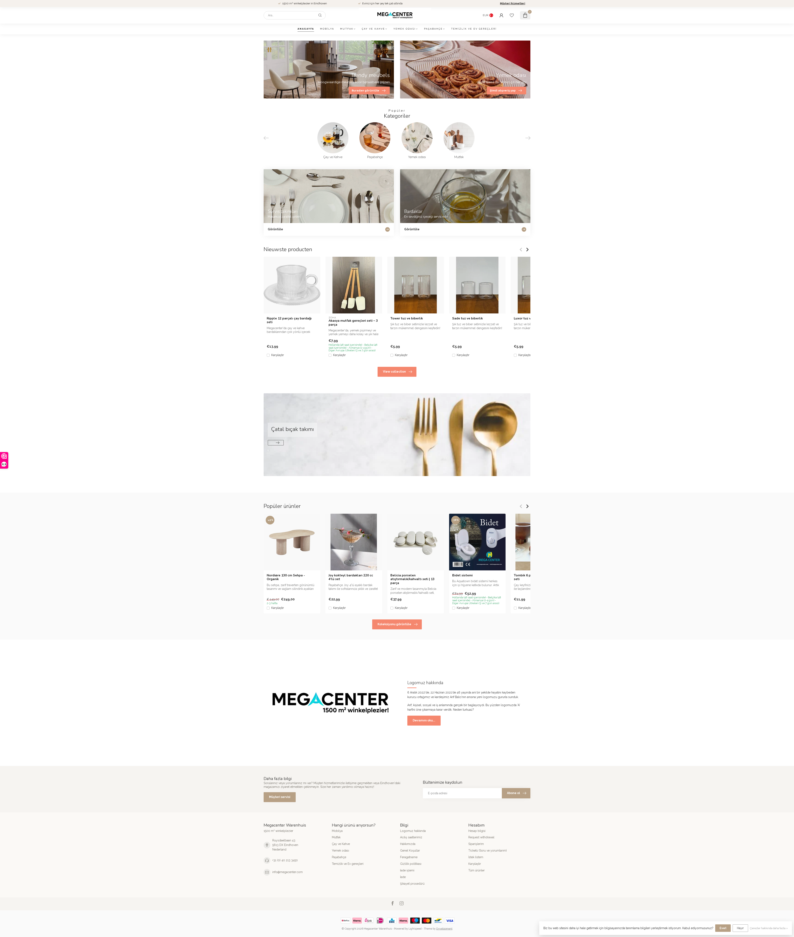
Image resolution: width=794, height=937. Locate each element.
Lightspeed (415, 928)
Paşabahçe (433, 29)
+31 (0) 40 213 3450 (285, 860)
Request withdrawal (481, 837)
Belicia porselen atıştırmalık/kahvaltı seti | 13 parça (412, 579)
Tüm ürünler (476, 870)
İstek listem (475, 857)
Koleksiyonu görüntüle (394, 624)
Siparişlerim (476, 844)
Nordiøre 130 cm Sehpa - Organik (286, 577)
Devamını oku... (424, 720)
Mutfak (346, 29)
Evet (723, 928)
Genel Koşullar (410, 850)
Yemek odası (404, 29)
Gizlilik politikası (410, 863)
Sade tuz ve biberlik (467, 318)
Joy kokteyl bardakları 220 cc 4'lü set (351, 577)
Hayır (740, 928)
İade (403, 877)
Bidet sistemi (462, 575)
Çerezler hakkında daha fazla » (769, 928)
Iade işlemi (407, 870)
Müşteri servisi (279, 797)
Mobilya (327, 29)
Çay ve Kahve (373, 29)
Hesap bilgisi (476, 831)
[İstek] (512, 15)
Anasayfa (306, 29)
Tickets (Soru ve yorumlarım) (487, 850)
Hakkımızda (407, 844)
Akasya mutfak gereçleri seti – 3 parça (353, 322)
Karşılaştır (277, 355)
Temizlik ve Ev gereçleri (474, 29)
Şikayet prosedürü (412, 883)
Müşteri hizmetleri (512, 3)
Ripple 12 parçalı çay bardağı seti (289, 320)
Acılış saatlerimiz (411, 837)
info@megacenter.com (287, 872)
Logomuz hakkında (413, 831)
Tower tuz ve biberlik (406, 318)
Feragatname (408, 857)
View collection (394, 371)
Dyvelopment (444, 928)
